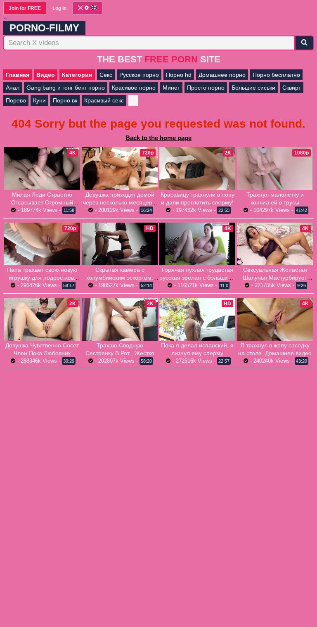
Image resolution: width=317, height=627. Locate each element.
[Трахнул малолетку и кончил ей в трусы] (275, 168)
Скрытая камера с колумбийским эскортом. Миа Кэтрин (119, 277)
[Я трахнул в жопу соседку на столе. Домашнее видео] (275, 319)
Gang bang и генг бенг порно (65, 87)
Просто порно (206, 87)
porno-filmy (44, 27)
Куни (39, 100)
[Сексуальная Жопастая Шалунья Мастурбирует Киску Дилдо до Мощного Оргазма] (275, 244)
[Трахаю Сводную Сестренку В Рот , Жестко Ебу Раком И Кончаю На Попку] (120, 319)
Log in (59, 8)
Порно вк (65, 100)
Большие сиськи (253, 87)
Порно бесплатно (276, 74)
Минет (171, 87)
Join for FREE (25, 8)
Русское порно (139, 74)
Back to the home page (158, 137)
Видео (45, 74)
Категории (77, 74)
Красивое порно (134, 87)
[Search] (304, 43)
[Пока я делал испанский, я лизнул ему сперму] (197, 319)
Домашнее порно (222, 74)
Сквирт (291, 87)
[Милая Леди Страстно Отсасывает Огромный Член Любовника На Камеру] (42, 168)
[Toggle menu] (5, 19)
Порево (16, 100)
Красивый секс (104, 100)
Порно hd (179, 74)
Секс (105, 74)
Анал (12, 87)
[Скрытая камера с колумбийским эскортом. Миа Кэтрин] (120, 244)
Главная (17, 74)
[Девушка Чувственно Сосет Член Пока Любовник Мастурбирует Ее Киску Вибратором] (42, 319)
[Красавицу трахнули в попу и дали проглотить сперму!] (197, 168)
